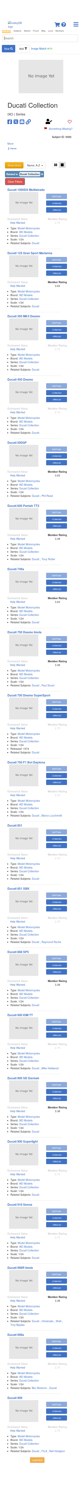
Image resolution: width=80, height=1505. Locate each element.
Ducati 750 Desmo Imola (24, 632)
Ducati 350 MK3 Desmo (23, 316)
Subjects (17, 30)
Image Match (41, 48)
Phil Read (47, 496)
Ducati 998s (15, 1335)
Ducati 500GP (17, 442)
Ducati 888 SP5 (18, 952)
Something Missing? (61, 129)
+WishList (56, 209)
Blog (43, 30)
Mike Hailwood (50, 1068)
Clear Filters (15, 181)
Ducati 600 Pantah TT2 (23, 506)
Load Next (37, 1460)
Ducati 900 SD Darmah (23, 1078)
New (7, 49)
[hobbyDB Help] (63, 23)
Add (22, 49)
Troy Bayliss (17, 1325)
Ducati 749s (15, 569)
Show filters (14, 165)
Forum (36, 30)
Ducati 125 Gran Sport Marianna (29, 253)
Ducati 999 (14, 1398)
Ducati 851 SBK (18, 888)
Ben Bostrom (39, 1388)
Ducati (35, 243)
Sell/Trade (56, 196)
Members (59, 30)
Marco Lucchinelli (51, 815)
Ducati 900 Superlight (22, 1141)
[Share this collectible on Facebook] (9, 121)
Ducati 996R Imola (20, 1267)
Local (50, 30)
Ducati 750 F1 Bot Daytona (26, 762)
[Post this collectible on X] (16, 121)
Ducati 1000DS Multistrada (26, 190)
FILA (44, 1451)
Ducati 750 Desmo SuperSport (28, 695)
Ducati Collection (29, 235)
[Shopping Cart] (57, 23)
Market (27, 30)
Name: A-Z (34, 165)
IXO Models (26, 232)
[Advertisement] (40, 9)
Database (6, 30)
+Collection (57, 203)
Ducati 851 (14, 825)
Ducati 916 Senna (19, 1204)
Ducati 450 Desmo (20, 379)
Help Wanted (17, 222)
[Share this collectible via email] (22, 121)
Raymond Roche (51, 942)
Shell (58, 1321)
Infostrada (47, 1321)
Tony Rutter (48, 559)
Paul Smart (48, 685)
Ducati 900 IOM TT (20, 1015)
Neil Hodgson (57, 1451)
